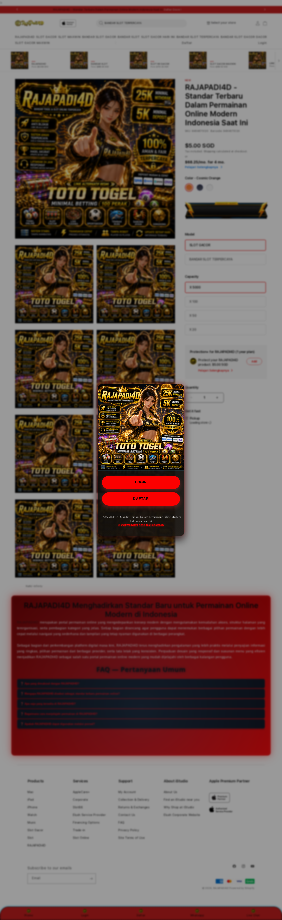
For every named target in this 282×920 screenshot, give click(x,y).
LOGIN (141, 482)
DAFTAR (141, 498)
